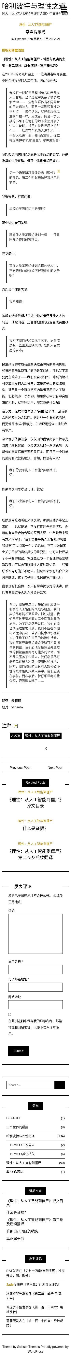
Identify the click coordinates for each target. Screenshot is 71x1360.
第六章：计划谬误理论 (42, 1284)
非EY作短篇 (35, 1172)
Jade (10, 1284)
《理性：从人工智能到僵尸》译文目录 (34, 1203)
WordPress (35, 1351)
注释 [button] (6, 725)
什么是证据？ (35, 828)
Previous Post (19, 768)
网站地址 (14, 997)
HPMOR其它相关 (37, 1154)
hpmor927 (22, 39)
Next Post (55, 768)
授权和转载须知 (13, 50)
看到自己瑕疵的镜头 (22, 1231)
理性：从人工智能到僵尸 (35, 24)
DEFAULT (35, 1118)
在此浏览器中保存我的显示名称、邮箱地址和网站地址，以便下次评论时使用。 (35, 1027)
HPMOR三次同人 (37, 1145)
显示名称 (15, 961)
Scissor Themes (28, 1346)
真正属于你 (15, 1239)
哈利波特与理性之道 (34, 6)
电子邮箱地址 (18, 979)
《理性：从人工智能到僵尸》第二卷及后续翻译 (34, 1222)
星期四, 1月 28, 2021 (47, 39)
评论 (11, 910)
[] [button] (15, 725)
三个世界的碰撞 (35, 1127)
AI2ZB (15, 736)
